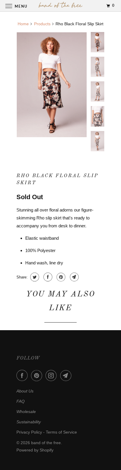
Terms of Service (61, 432)
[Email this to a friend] (73, 277)
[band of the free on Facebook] (23, 375)
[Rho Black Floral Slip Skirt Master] (51, 84)
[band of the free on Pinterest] (38, 375)
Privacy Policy (29, 432)
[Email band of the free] (67, 375)
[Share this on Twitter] (34, 277)
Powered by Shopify (34, 450)
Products (42, 23)
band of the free (46, 442)
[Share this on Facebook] (47, 277)
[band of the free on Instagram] (52, 375)
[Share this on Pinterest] (60, 277)
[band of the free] (60, 5)
